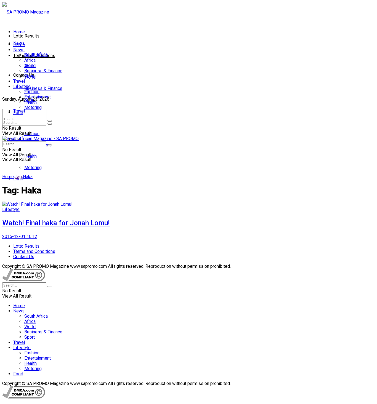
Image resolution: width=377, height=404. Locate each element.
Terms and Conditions (34, 251)
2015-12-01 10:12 (19, 236)
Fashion (31, 133)
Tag (18, 176)
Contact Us (23, 75)
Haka (28, 176)
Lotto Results (26, 36)
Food (18, 112)
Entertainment (37, 97)
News (19, 49)
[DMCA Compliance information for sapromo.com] (23, 279)
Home (19, 31)
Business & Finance (43, 88)
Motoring (33, 167)
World (30, 65)
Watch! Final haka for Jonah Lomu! (56, 223)
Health (30, 102)
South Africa (36, 55)
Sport (29, 76)
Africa (30, 60)
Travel (19, 81)
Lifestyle (22, 86)
